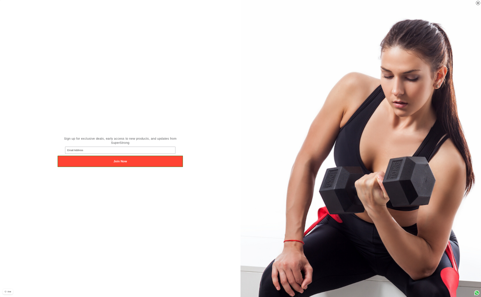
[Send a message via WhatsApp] (477, 293)
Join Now (120, 161)
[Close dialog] (478, 3)
